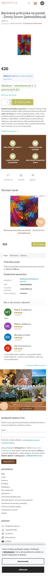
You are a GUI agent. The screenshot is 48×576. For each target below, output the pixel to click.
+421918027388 (11, 530)
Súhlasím (23, 569)
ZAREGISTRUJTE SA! (34, 456)
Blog (3, 474)
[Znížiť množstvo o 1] (10, 103)
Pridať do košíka (24, 102)
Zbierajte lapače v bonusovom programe (17, 500)
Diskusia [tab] (23, 255)
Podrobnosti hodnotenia (32, 23)
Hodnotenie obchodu (9, 510)
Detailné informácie (8, 131)
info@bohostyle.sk (12, 526)
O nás (3, 477)
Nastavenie (23, 561)
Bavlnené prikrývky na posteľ (29, 280)
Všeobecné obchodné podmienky (14, 503)
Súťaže (4, 513)
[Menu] (42, 3)
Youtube (8, 541)
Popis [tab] (5, 255)
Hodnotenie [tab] (14, 255)
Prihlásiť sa (8, 461)
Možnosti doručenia (8, 95)
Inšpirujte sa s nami (27, 385)
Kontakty (4, 483)
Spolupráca (5, 493)
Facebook (9, 533)
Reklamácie (5, 487)
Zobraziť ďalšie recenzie (35, 365)
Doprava (4, 480)
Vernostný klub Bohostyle (11, 497)
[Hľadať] (28, 3)
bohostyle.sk (10, 537)
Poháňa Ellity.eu (7, 79)
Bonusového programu (24, 76)
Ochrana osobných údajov (11, 506)
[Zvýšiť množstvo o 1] (10, 100)
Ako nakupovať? (7, 490)
